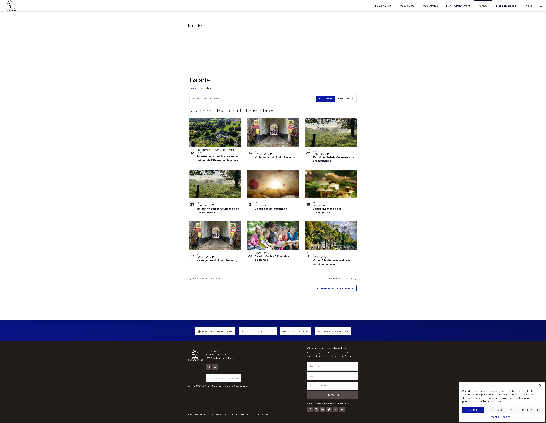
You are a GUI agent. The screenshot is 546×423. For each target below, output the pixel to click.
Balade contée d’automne (271, 208)
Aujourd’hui (208, 111)
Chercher (325, 99)
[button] (540, 385)
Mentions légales (500, 417)
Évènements (195, 88)
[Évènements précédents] (191, 110)
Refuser (496, 410)
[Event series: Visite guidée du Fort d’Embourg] (271, 154)
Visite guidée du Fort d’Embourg (275, 157)
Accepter (473, 410)
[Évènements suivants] (196, 110)
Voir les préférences (525, 410)
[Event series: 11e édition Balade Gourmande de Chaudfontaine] (328, 154)
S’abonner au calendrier (333, 288)
